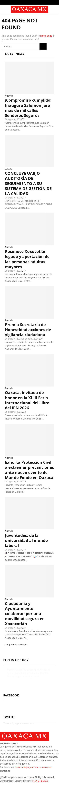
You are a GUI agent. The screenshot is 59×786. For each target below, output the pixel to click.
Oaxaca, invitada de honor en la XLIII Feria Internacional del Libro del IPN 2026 (27, 400)
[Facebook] (1, 774)
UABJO (8, 169)
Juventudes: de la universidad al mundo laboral (26, 540)
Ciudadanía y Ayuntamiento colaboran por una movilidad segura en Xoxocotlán (25, 613)
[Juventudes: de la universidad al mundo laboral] (29, 513)
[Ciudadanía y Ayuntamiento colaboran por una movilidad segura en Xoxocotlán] (29, 581)
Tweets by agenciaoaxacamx (18, 723)
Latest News (14, 54)
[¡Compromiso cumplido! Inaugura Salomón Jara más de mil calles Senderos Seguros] (29, 78)
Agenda (9, 95)
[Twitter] (3, 774)
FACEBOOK (11, 695)
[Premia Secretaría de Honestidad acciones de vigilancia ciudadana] (29, 302)
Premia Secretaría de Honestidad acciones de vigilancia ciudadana (28, 329)
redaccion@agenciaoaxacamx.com (33, 767)
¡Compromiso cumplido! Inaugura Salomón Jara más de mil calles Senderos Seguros (28, 107)
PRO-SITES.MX (40, 780)
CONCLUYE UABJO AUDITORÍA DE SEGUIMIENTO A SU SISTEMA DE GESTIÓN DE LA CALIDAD (28, 183)
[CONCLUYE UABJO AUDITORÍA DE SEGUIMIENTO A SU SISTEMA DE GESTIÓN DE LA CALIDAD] (29, 151)
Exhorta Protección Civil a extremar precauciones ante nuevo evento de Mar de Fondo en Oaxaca (29, 469)
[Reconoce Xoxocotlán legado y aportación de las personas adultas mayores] (29, 229)
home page (46, 35)
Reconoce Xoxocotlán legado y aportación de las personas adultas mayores (27, 259)
